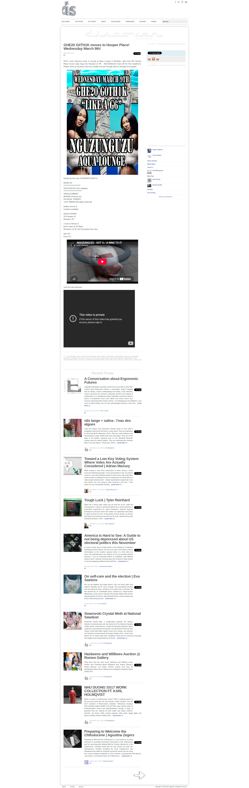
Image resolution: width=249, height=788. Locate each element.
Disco (103, 21)
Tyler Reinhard (109, 524)
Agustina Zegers (108, 761)
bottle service (110, 356)
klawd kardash (128, 358)
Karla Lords (120, 358)
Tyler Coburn (104, 410)
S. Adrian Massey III (111, 489)
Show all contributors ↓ (166, 196)
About (64, 786)
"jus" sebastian (71, 356)
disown (142, 21)
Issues (153, 21)
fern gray (81, 358)
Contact (72, 786)
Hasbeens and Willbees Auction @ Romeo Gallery (112, 656)
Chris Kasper (157, 155)
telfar (126, 359)
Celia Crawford (119, 356)
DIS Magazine (69, 8)
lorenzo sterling (72, 359)
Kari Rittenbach (158, 170)
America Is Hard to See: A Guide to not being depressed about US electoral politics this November (112, 539)
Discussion (115, 21)
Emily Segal (151, 164)
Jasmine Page (105, 358)
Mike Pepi (150, 176)
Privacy (81, 786)
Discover (66, 21)
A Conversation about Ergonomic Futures (111, 380)
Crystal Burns (74, 358)
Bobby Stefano (101, 356)
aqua (78, 356)
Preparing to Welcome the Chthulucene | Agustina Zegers (109, 733)
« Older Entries (140, 775)
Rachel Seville (157, 185)
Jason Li (150, 167)
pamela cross (90, 359)
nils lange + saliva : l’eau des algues (107, 422)
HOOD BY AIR (88, 358)
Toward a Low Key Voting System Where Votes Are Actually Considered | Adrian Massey (111, 462)
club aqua (127, 356)
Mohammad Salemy (106, 566)
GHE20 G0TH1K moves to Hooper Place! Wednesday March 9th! (96, 47)
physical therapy (100, 359)
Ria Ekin (150, 189)
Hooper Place (96, 358)
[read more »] (122, 443)
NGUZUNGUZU (82, 359)
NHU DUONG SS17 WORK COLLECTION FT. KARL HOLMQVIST (105, 691)
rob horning (151, 192)
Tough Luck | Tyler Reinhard (107, 500)
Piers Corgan (109, 359)
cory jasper (67, 358)
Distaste (79, 21)
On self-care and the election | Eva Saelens (112, 578)
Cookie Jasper (134, 356)
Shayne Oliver (118, 359)
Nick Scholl (156, 179)
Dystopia (92, 21)
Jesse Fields (113, 358)
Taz (123, 359)
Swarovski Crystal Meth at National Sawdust (112, 615)
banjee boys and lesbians (88, 356)
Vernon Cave (137, 359)
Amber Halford (157, 149)
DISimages (130, 21)
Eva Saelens (103, 603)
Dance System (152, 161)
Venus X (131, 359)
